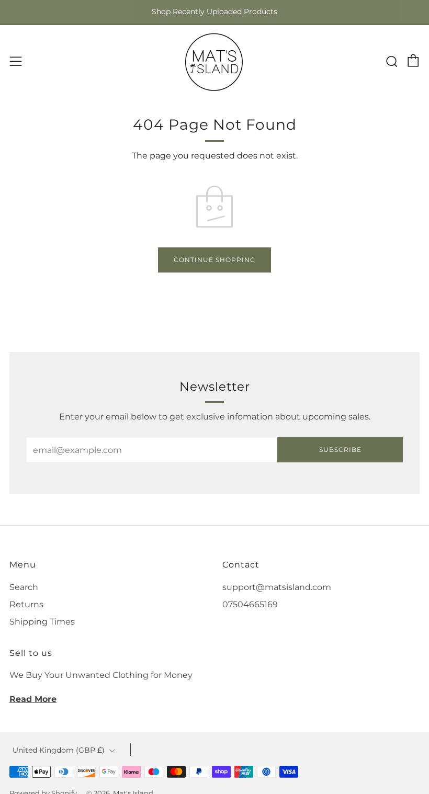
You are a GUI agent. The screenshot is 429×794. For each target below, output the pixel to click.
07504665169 (250, 604)
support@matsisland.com (276, 587)
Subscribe (340, 449)
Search (23, 587)
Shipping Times (42, 622)
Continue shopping (214, 260)
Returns (26, 604)
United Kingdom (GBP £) (59, 750)
